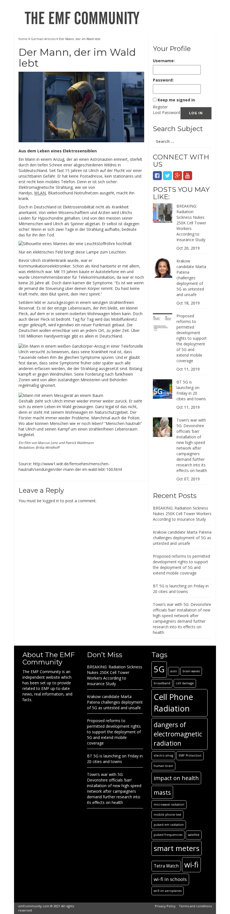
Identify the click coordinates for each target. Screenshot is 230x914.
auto (173, 671)
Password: (163, 80)
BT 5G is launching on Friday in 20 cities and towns (191, 390)
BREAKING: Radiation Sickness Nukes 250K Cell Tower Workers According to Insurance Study (191, 222)
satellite (193, 835)
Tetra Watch (166, 866)
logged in (51, 500)
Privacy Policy (165, 906)
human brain (163, 766)
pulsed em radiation (169, 825)
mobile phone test (167, 815)
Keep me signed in (176, 100)
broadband (162, 683)
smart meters (176, 848)
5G (159, 669)
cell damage (185, 683)
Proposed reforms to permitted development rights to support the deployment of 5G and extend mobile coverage (191, 338)
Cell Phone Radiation (173, 702)
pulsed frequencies (168, 835)
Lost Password (166, 112)
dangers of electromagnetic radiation (178, 734)
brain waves (191, 671)
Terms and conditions (195, 906)
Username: (164, 60)
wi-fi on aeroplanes (167, 891)
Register (160, 107)
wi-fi (191, 864)
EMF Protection (190, 755)
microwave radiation (169, 804)
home (23, 39)
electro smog (163, 755)
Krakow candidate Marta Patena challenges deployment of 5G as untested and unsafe (191, 277)
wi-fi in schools (170, 879)
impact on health (176, 778)
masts (162, 792)
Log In (196, 113)
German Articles (43, 39)
